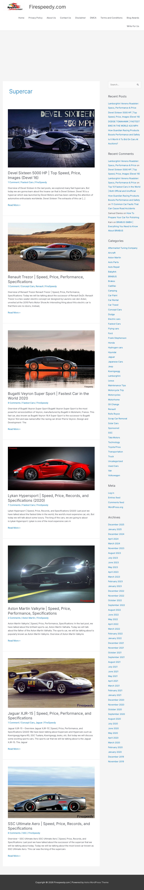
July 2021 (113, 666)
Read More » (14, 205)
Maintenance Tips (117, 385)
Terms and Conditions (111, 17)
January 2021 (114, 695)
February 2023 (115, 581)
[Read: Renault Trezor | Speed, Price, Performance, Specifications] (51, 247)
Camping (112, 290)
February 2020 (115, 747)
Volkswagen (114, 475)
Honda (111, 342)
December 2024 (116, 534)
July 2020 (113, 723)
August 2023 (114, 553)
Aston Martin (28, 618)
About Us (51, 17)
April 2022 (113, 624)
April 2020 (113, 737)
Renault (39, 286)
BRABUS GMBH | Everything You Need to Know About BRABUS (123, 226)
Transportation (115, 451)
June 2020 (113, 728)
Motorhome (114, 399)
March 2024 (114, 543)
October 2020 (115, 709)
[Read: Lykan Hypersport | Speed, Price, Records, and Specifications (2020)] (51, 468)
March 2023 (114, 576)
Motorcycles (114, 394)
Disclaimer (80, 17)
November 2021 (116, 647)
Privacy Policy (35, 17)
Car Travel (113, 304)
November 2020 (116, 704)
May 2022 (113, 619)
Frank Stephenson (117, 338)
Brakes (111, 281)
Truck (111, 456)
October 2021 (115, 652)
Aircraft (111, 252)
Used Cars (113, 466)
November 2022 (116, 595)
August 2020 (114, 718)
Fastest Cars (27, 182)
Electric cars (114, 319)
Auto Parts (113, 262)
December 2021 (116, 643)
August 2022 (114, 610)
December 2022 (116, 591)
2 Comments (14, 618)
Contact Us (65, 17)
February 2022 (115, 633)
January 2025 (115, 529)
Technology (114, 442)
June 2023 (113, 562)
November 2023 (116, 548)
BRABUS (112, 276)
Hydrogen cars (115, 347)
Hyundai (112, 352)
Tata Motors (114, 437)
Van (110, 470)
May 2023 (113, 567)
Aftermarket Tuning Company (122, 248)
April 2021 (113, 681)
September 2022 (116, 605)
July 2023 (113, 557)
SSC (24, 833)
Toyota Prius (114, 447)
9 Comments (14, 402)
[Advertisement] (72, 51)
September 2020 (116, 714)
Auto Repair (114, 267)
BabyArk (112, 271)
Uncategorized (115, 461)
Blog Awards (133, 17)
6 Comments (14, 833)
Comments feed (116, 502)
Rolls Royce (114, 413)
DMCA (93, 17)
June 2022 (113, 614)
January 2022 (115, 638)
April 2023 (113, 572)
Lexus (111, 380)
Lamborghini (114, 376)
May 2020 (113, 733)
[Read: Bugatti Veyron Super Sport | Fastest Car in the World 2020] (51, 359)
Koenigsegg (114, 371)
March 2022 (114, 628)
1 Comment (13, 182)
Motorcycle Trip (116, 390)
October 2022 (115, 600)
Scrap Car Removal (117, 418)
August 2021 (114, 662)
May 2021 (113, 676)
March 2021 (114, 685)
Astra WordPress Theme (96, 882)
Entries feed (114, 497)
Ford (110, 333)
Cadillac (112, 286)
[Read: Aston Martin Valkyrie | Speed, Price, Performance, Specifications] (51, 574)
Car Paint (112, 295)
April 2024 (113, 539)
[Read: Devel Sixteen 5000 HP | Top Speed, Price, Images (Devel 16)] (51, 138)
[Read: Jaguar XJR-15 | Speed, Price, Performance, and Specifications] (51, 683)
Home (21, 17)
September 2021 (116, 657)
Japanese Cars (115, 361)
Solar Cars (113, 423)
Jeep (110, 366)
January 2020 (115, 752)
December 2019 (116, 756)
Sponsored (113, 428)
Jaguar (39, 722)
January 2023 (115, 586)
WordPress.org (115, 507)
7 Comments (14, 505)
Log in (111, 493)
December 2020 (116, 700)
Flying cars (113, 328)
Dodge (111, 314)
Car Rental (113, 300)
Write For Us (133, 26)
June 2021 (113, 671)
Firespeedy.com (47, 7)
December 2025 (116, 524)
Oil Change (113, 404)
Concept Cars (28, 286)
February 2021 (115, 690)
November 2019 (116, 761)
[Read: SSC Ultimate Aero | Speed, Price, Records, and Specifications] (51, 792)
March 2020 (114, 742)
